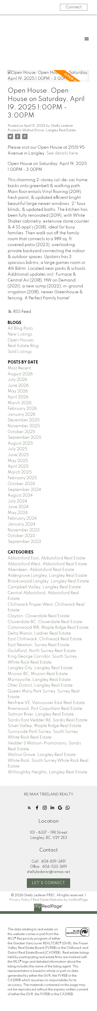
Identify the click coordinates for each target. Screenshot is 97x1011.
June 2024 (18, 507)
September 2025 (24, 438)
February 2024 (22, 518)
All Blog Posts (20, 328)
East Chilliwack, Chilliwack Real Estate (45, 639)
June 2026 (18, 386)
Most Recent (19, 368)
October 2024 (21, 484)
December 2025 (24, 420)
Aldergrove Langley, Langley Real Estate (47, 576)
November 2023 (24, 530)
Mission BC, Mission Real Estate (38, 674)
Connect (74, 7)
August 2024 (20, 495)
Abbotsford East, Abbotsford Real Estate (46, 558)
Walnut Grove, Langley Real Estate (49, 130)
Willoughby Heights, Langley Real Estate (47, 772)
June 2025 (18, 455)
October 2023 (21, 536)
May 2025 (18, 461)
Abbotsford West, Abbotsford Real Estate (47, 564)
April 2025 (18, 466)
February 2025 (22, 478)
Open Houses (21, 340)
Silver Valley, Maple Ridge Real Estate (44, 726)
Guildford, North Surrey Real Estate (42, 651)
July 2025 (17, 449)
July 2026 (17, 380)
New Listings (20, 334)
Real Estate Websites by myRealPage (60, 899)
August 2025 (20, 443)
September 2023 (24, 542)
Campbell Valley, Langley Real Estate (44, 587)
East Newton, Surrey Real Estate (38, 645)
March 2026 (20, 403)
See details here (62, 153)
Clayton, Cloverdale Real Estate (38, 616)
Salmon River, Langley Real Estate (41, 714)
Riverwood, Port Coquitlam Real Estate (45, 709)
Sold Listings (20, 352)
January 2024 (21, 524)
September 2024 (24, 490)
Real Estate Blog (23, 346)
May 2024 (18, 513)
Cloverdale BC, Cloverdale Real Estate (45, 622)
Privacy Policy (19, 899)
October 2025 (21, 432)
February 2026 (22, 409)
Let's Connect (48, 883)
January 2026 (21, 415)
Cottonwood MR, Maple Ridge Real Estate (48, 628)
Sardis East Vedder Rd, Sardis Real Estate (48, 720)
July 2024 (17, 501)
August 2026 (20, 374)
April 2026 (18, 397)
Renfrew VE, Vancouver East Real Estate (46, 703)
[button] (29, 808)
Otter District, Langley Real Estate (40, 685)
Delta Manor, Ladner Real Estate (39, 633)
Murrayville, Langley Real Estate (39, 680)
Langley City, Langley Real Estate (40, 668)
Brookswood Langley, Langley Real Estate (48, 581)
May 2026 (18, 391)
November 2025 (24, 426)
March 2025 (20, 472)
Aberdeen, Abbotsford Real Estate (41, 570)
